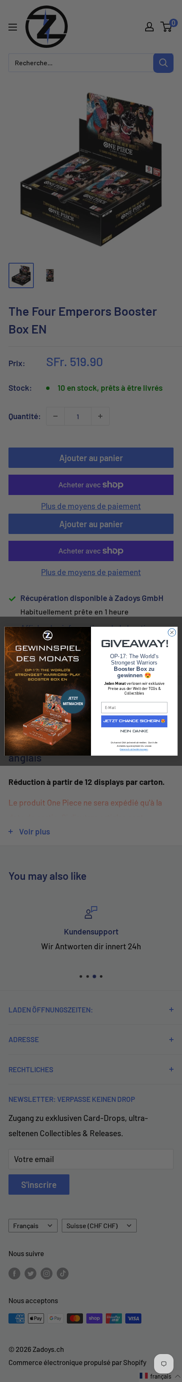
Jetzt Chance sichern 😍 (134, 721)
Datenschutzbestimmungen (134, 749)
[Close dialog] (172, 632)
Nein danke (134, 731)
